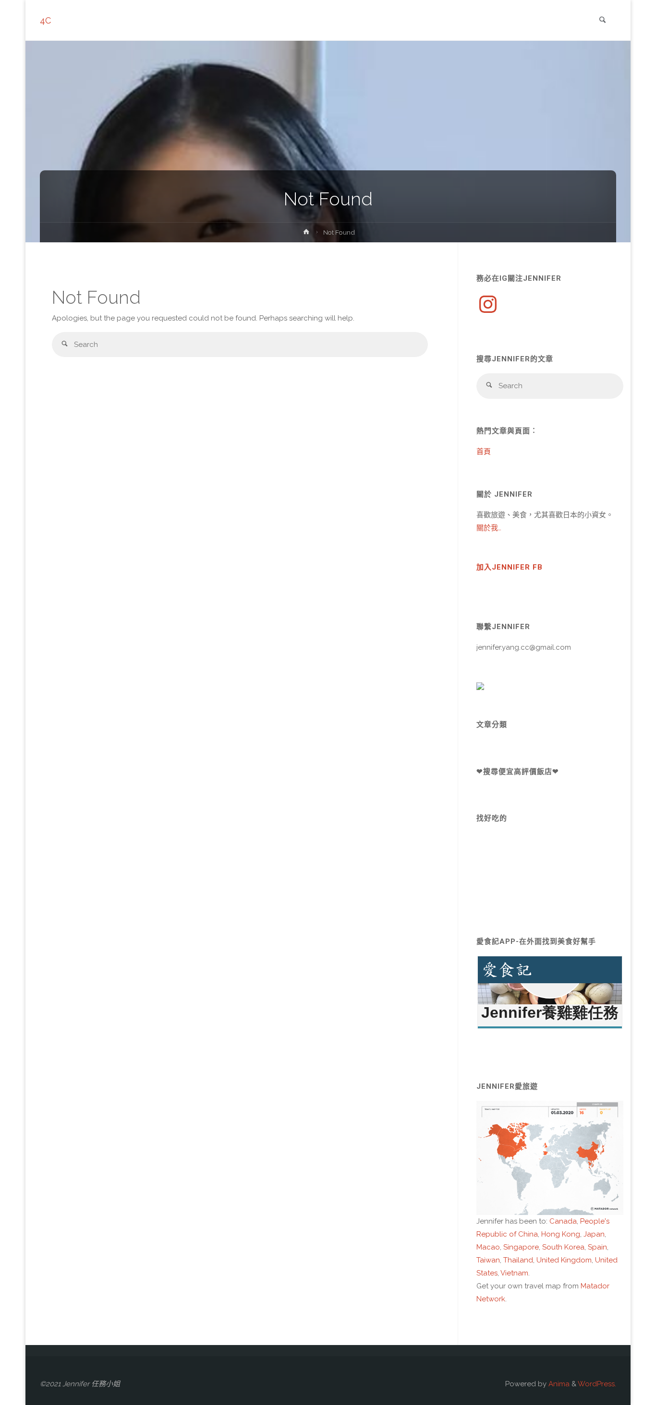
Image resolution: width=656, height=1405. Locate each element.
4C (45, 20)
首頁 (483, 451)
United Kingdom (564, 1260)
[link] (602, 21)
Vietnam (514, 1273)
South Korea (563, 1247)
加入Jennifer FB (509, 567)
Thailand (518, 1260)
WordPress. (597, 1384)
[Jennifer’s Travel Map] (549, 1157)
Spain (597, 1247)
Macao (488, 1247)
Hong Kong (560, 1234)
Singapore (521, 1247)
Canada (563, 1221)
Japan (594, 1234)
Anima (558, 1384)
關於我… (488, 528)
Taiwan (488, 1260)
